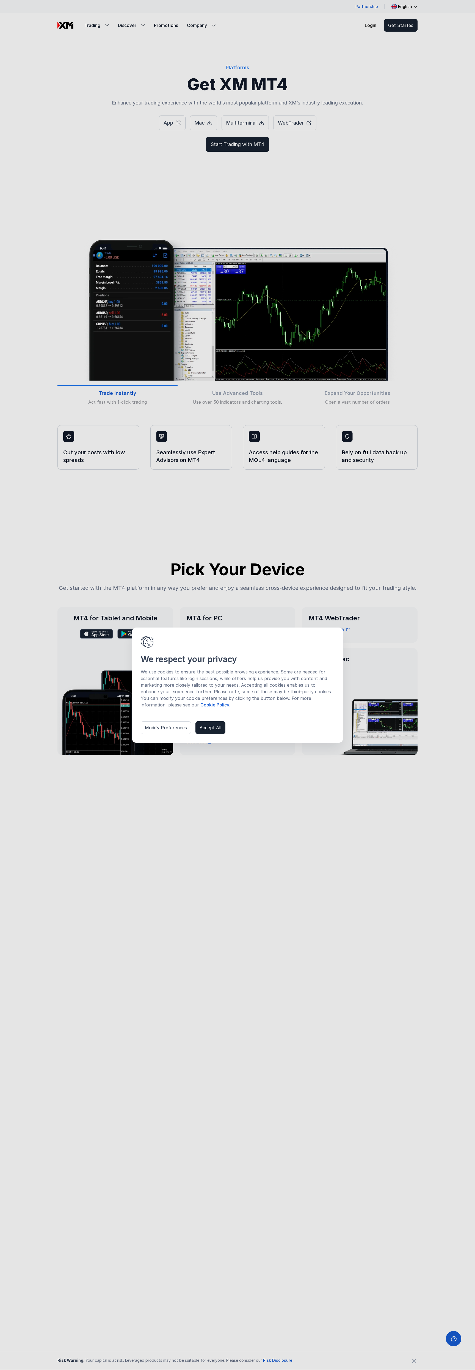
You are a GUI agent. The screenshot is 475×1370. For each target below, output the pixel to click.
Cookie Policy (214, 705)
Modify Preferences (166, 727)
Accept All (210, 727)
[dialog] (237, 685)
